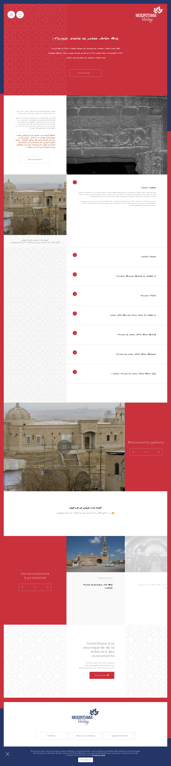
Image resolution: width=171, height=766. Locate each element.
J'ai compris (85, 760)
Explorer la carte (119, 736)
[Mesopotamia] (149, 14)
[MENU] (11, 14)
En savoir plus (98, 755)
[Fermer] (7, 754)
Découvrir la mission (85, 736)
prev (158, 452)
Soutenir (51, 736)
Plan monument (35, 160)
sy (20, 14)
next (134, 452)
